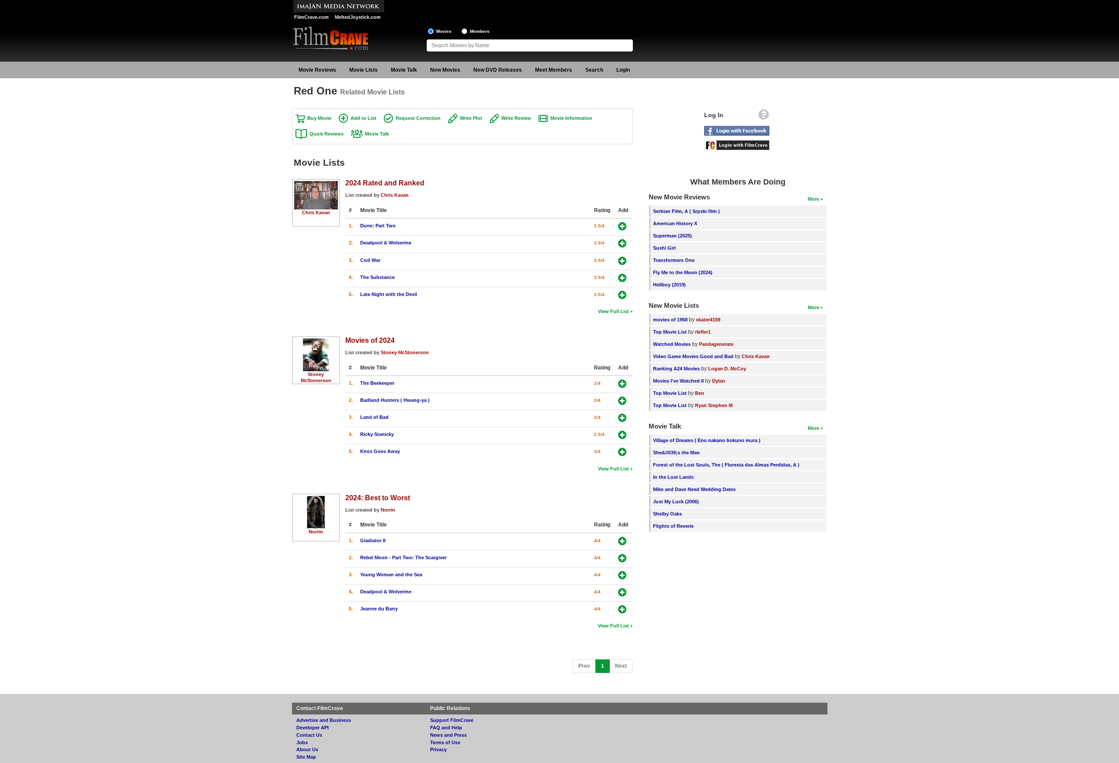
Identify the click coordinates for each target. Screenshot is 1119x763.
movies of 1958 (670, 319)
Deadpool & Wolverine (385, 242)
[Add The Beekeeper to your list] (622, 384)
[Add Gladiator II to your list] (622, 541)
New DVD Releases (497, 70)
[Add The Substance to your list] (622, 278)
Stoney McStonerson (405, 352)
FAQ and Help (446, 727)
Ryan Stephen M (714, 405)
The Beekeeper (377, 383)
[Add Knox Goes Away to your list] (622, 452)
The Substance (377, 277)
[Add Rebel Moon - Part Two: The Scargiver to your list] (622, 558)
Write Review (516, 118)
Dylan (718, 380)
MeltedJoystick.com (358, 17)
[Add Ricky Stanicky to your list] (622, 435)
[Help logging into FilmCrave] (763, 117)
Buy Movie (319, 118)
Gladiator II (373, 540)
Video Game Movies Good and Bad (693, 356)
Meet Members (553, 70)
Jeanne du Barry (379, 608)
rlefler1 (703, 331)
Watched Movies (672, 344)
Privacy (438, 749)
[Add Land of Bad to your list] (622, 418)
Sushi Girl (664, 248)
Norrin (316, 531)
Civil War (370, 260)
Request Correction (418, 118)
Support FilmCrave (451, 720)
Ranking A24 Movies (676, 368)
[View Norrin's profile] (316, 499)
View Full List (613, 311)
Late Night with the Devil (388, 294)
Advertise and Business (323, 720)
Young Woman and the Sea (391, 574)
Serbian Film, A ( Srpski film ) (686, 211)
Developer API (312, 727)
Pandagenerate (716, 344)
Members (480, 31)
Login (623, 70)
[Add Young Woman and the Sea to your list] (622, 575)
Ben (699, 393)
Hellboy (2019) (669, 284)
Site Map (306, 757)
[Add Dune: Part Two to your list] (622, 226)
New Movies (445, 70)
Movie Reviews (317, 70)
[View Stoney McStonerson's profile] (316, 341)
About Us (307, 749)
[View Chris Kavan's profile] (316, 184)
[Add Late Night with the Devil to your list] (622, 295)
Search (594, 70)
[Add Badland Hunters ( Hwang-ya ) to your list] (622, 401)
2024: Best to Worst (377, 498)
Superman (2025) (672, 235)
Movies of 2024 (370, 340)
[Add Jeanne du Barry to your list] (622, 609)
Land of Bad (374, 417)
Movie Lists (363, 70)
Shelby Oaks (667, 513)
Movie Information (571, 118)
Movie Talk (404, 70)
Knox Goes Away (380, 451)
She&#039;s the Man (676, 452)
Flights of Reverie (673, 526)
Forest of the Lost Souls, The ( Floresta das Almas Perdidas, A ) (726, 464)
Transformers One (674, 260)
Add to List (363, 118)
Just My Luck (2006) (676, 501)
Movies (444, 31)
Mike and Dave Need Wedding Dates (694, 489)
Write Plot (471, 118)
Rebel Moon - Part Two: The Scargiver (403, 557)
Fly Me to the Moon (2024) (682, 272)
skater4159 (708, 319)
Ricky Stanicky (377, 434)
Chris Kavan (316, 212)
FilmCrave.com (311, 17)
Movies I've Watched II (678, 380)
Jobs (302, 742)
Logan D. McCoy (727, 368)
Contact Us (309, 735)
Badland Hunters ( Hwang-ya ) (395, 400)
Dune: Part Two (378, 225)
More (813, 199)
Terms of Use (445, 742)
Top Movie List (670, 331)
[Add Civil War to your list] (622, 261)
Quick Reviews (326, 133)
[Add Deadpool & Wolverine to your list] (622, 243)
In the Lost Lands (673, 477)
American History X (675, 223)
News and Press (448, 735)
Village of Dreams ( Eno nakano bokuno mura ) (707, 440)
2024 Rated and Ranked (384, 183)
